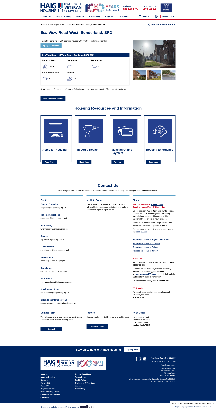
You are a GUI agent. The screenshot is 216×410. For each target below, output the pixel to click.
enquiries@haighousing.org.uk (53, 208)
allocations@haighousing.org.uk (53, 218)
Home (42, 25)
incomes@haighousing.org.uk (52, 261)
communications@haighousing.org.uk (56, 282)
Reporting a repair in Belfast (145, 247)
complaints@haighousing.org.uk (53, 271)
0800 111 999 (149, 9)
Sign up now (132, 350)
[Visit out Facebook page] (136, 359)
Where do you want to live (59, 25)
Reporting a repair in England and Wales (151, 239)
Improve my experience (184, 407)
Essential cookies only (202, 407)
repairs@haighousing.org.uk (52, 239)
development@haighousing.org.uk (54, 293)
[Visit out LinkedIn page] (144, 359)
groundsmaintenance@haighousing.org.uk (58, 303)
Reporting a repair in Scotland (146, 243)
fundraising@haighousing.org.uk (54, 229)
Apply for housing (51, 46)
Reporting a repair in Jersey (145, 251)
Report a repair (97, 326)
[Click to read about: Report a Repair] (91, 131)
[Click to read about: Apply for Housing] (56, 131)
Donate (166, 10)
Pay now (118, 162)
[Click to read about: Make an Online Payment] (125, 131)
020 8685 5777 (130, 9)
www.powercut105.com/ (145, 274)
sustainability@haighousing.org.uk (54, 250)
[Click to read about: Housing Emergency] (160, 131)
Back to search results (53, 99)
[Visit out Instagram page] (140, 359)
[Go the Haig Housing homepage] (60, 7)
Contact (51, 329)
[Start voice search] (156, 16)
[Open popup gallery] (154, 54)
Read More (49, 162)
